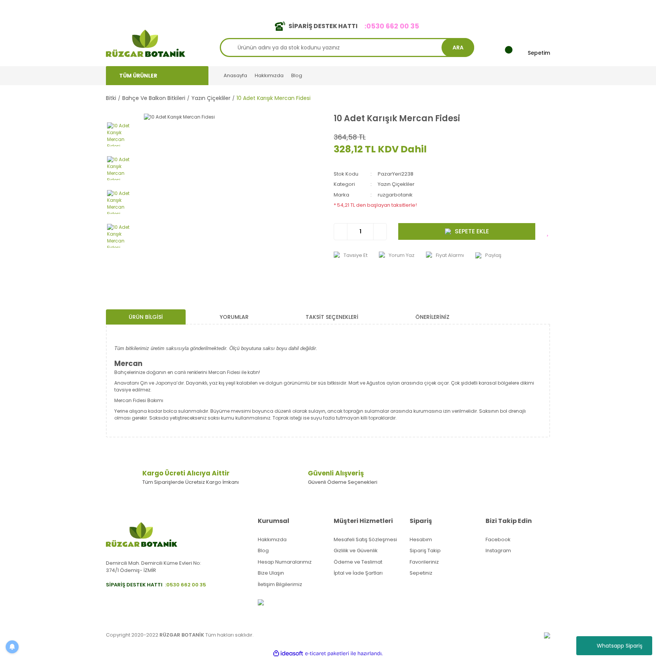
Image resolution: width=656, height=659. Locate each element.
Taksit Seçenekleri (332, 317)
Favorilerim (480, 7)
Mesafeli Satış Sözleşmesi (365, 539)
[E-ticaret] (327, 653)
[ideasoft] (288, 653)
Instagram (498, 550)
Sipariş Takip (425, 550)
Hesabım (421, 539)
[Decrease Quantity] (340, 231)
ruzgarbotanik (395, 194)
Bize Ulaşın (271, 573)
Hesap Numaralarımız (285, 562)
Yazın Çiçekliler (396, 184)
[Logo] (145, 43)
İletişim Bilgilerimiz (280, 584)
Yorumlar (234, 317)
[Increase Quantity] (379, 231)
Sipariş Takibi (441, 7)
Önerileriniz (432, 317)
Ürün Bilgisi (146, 317)
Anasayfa (235, 75)
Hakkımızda (269, 75)
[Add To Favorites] (548, 231)
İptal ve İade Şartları (358, 573)
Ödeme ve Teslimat (358, 562)
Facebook (498, 539)
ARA (458, 47)
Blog (296, 75)
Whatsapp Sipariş (619, 645)
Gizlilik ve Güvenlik (356, 550)
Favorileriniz (424, 562)
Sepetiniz (421, 573)
